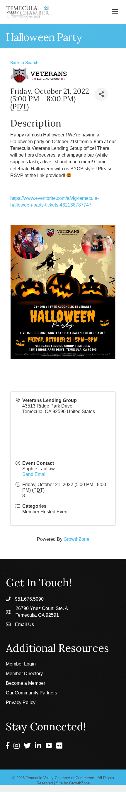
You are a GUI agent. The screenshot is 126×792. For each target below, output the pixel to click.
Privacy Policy (20, 702)
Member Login (21, 663)
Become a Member (25, 683)
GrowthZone (76, 539)
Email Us (24, 624)
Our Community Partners (31, 692)
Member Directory (24, 673)
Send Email (34, 474)
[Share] (101, 94)
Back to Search (24, 62)
